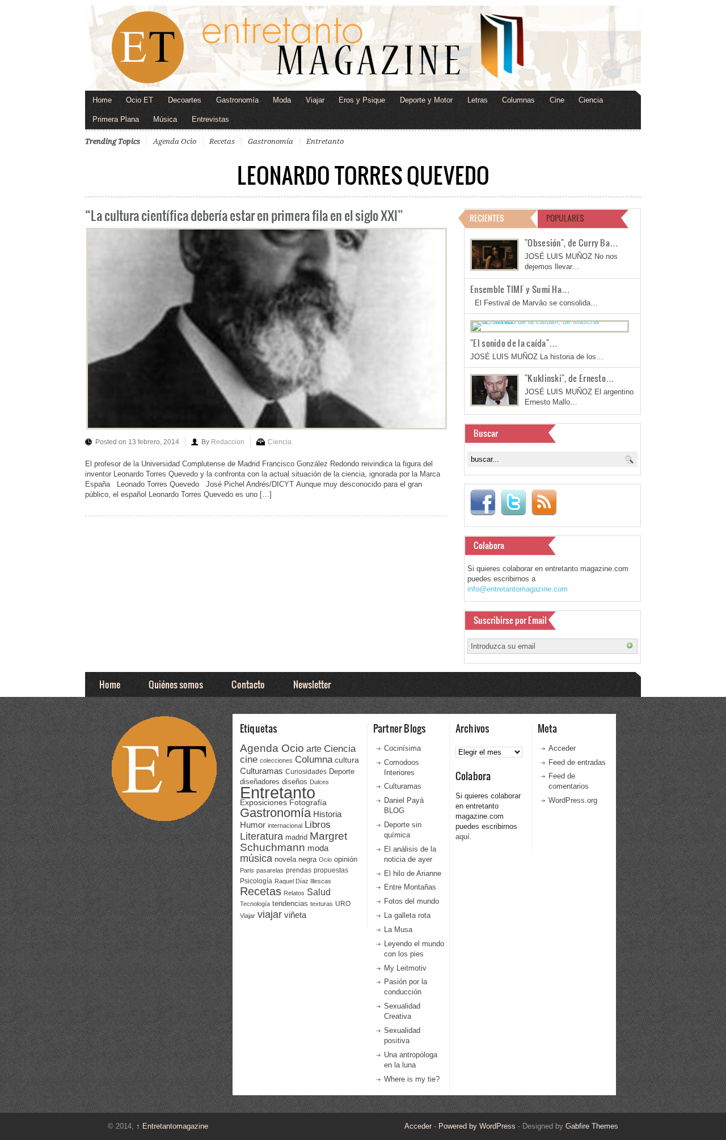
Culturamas (261, 771)
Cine (557, 100)
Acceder (562, 748)
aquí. (463, 836)
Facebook (482, 502)
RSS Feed (544, 502)
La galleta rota (407, 915)
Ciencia (591, 100)
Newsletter (312, 684)
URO (343, 904)
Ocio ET (139, 100)
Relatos (294, 893)
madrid (296, 837)
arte (314, 749)
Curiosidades (306, 772)
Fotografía (308, 802)
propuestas (331, 870)
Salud (319, 892)
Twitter (513, 502)
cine (249, 759)
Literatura (261, 836)
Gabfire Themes (591, 1126)
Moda (282, 100)
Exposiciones (263, 802)
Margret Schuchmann (293, 841)
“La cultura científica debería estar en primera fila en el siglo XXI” (244, 215)
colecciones (276, 760)
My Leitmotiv (405, 968)
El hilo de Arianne (412, 873)
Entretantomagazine (172, 1126)
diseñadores (260, 781)
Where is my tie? (412, 1079)
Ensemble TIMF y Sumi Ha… (520, 289)
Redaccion (227, 442)
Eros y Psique (362, 100)
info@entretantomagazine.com (517, 589)
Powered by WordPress (477, 1126)
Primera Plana (115, 119)
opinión (345, 859)
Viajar (315, 100)
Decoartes (184, 100)
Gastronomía (237, 100)
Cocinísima (402, 748)
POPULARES (565, 218)
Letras (477, 100)
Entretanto (325, 141)
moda (317, 848)
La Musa (398, 929)
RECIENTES (487, 218)
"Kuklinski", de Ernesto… (569, 378)
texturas (321, 903)
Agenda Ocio (174, 141)
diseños (294, 781)
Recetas (222, 141)
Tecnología (255, 903)
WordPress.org (572, 800)
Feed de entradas (577, 762)
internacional (285, 825)
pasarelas (270, 870)
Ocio (325, 859)
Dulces (319, 782)
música (256, 858)
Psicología (256, 881)
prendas (298, 870)
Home (102, 100)
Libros (318, 824)
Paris (247, 870)
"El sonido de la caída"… (514, 343)
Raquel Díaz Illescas (303, 881)
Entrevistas (210, 119)
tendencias (290, 903)
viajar (270, 914)
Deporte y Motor (426, 100)
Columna (313, 759)
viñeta (295, 915)
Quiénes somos (176, 684)
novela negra (295, 859)
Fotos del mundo (411, 901)
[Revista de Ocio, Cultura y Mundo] (363, 48)
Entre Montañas (410, 887)
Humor (252, 825)
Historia (327, 814)
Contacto (248, 684)
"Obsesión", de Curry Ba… (571, 242)
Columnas (518, 100)
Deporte (341, 772)
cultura (347, 759)
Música (165, 119)
